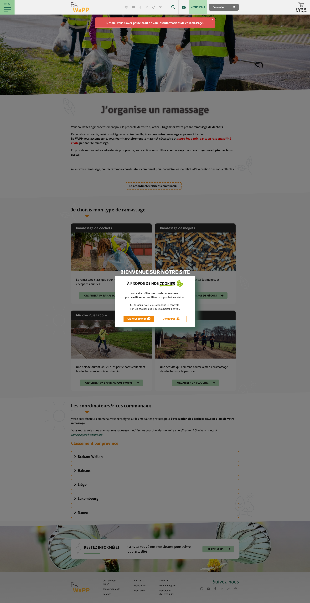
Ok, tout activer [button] (136, 318)
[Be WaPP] (80, 7)
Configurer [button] (169, 318)
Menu (7, 3)
